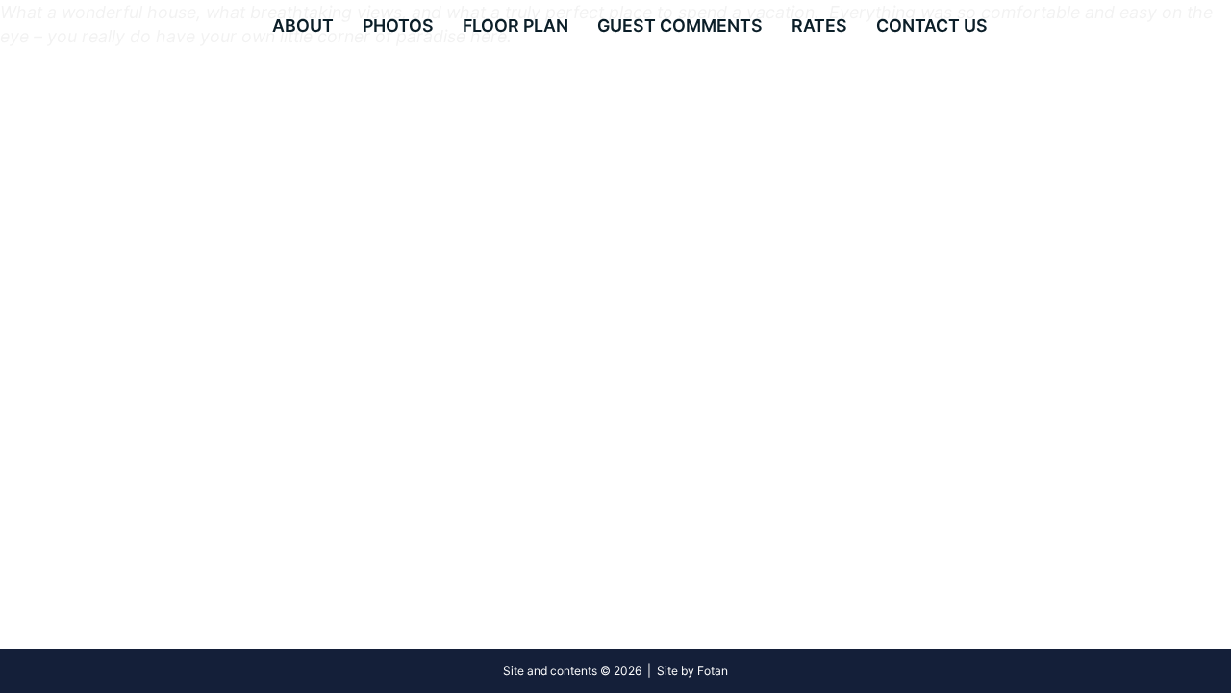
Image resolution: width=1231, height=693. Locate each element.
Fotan (712, 670)
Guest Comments (680, 25)
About (303, 25)
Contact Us (932, 25)
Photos (398, 25)
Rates (819, 25)
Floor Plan (515, 25)
